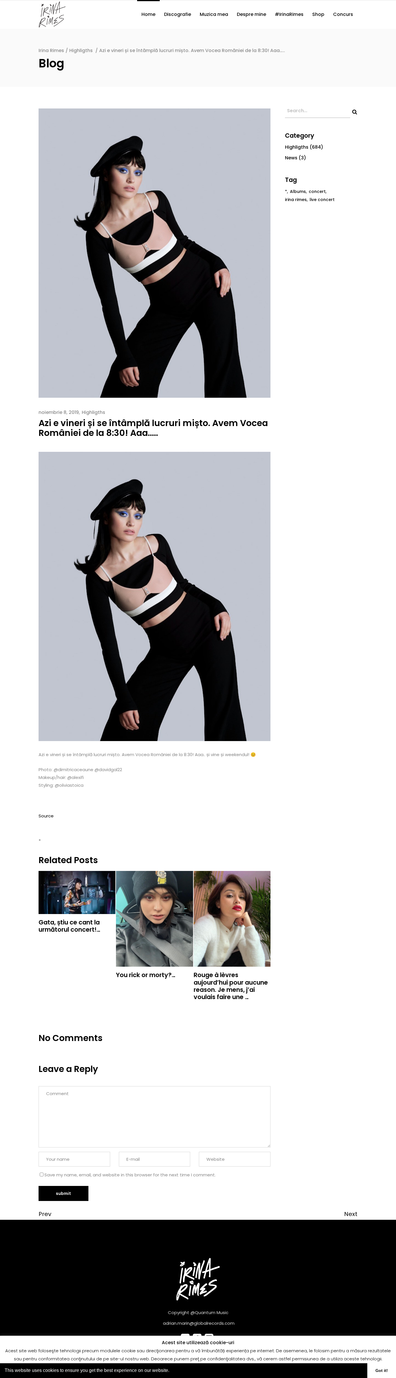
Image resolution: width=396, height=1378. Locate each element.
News (291, 157)
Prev (45, 1214)
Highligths (81, 50)
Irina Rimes (51, 50)
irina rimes (296, 199)
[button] (171, 1371)
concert (317, 191)
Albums (298, 191)
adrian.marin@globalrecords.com (199, 1323)
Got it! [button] (381, 1370)
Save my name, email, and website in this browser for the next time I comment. (130, 1175)
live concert (322, 199)
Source (46, 816)
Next (350, 1214)
